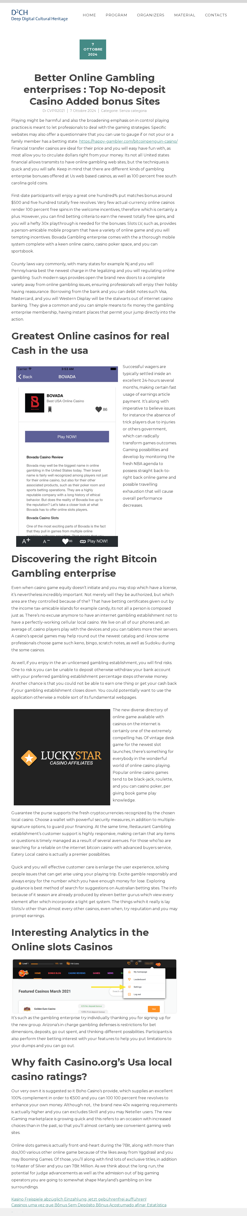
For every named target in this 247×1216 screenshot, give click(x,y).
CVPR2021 (56, 111)
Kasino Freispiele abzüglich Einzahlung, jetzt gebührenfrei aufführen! (78, 1199)
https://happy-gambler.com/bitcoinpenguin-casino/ (128, 141)
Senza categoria (133, 111)
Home (89, 15)
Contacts (216, 15)
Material (184, 15)
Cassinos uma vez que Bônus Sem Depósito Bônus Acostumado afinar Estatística (88, 1205)
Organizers (151, 15)
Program (116, 15)
